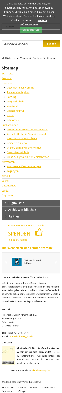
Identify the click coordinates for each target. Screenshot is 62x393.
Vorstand (12, 106)
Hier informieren (19, 240)
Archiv (10, 115)
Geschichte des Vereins (20, 87)
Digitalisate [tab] (15, 203)
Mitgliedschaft (15, 101)
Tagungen (13, 171)
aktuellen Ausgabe (41, 370)
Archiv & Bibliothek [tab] (21, 210)
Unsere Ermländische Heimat (24, 147)
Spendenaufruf (15, 110)
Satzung (11, 96)
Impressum (8, 195)
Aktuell (6, 176)
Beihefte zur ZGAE (17, 143)
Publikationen (10, 125)
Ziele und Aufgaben (18, 92)
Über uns (7, 83)
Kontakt (22, 387)
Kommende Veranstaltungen (24, 166)
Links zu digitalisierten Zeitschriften (28, 157)
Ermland (7, 78)
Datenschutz (9, 185)
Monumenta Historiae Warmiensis (27, 129)
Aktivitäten (8, 161)
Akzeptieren (31, 29)
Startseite (7, 73)
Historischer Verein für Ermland (23, 58)
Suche (5, 180)
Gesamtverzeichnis (18, 152)
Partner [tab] (13, 216)
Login (5, 190)
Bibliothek (13, 120)
